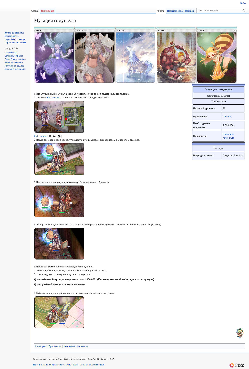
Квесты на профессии (76, 346)
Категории (40, 346)
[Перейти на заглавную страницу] (14, 13)
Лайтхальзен (53, 97)
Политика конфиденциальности (48, 365)
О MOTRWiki (72, 365)
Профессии (54, 346)
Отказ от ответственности (92, 365)
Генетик (227, 116)
